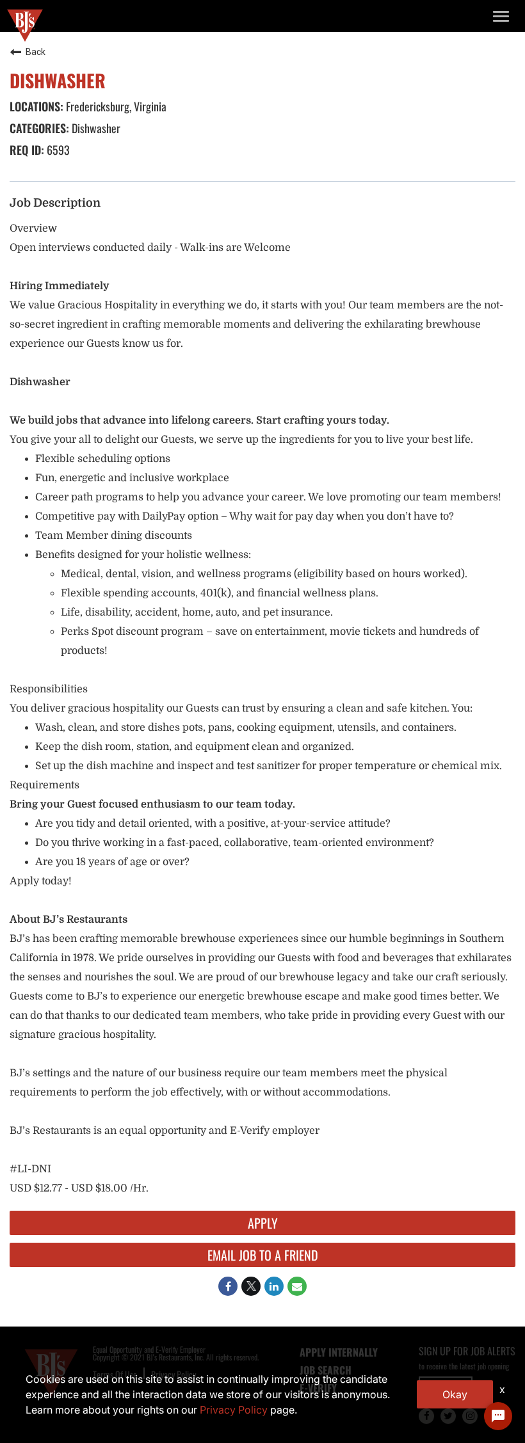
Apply (263, 1222)
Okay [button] (454, 1394)
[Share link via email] (297, 1286)
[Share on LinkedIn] (274, 1286)
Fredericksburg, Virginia (114, 106)
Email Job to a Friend (262, 1254)
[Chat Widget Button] (498, 1416)
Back (35, 52)
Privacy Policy (234, 1409)
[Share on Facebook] (227, 1286)
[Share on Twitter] (250, 1286)
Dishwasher (94, 128)
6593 (57, 149)
